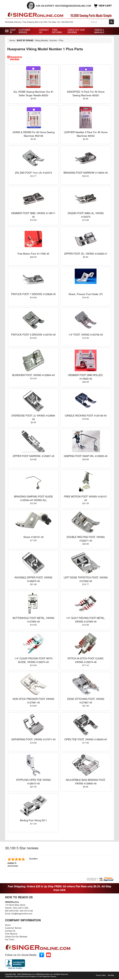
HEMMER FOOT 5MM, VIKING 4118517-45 (33, 214)
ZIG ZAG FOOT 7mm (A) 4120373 (33, 172)
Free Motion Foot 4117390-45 (33, 253)
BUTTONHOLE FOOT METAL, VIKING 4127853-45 (33, 619)
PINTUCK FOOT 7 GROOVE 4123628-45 (33, 294)
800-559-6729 (11, 910)
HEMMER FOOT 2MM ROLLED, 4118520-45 (85, 376)
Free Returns (57, 31)
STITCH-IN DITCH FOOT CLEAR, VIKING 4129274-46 (85, 660)
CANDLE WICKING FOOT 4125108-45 (86, 415)
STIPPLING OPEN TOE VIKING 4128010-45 (33, 781)
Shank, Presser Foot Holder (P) (85, 294)
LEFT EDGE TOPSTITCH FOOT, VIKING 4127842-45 (86, 579)
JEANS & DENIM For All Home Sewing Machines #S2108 (33, 133)
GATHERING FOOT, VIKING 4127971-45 (33, 739)
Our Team (9, 939)
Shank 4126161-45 (33, 537)
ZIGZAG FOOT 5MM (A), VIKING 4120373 (86, 214)
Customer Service (24, 31)
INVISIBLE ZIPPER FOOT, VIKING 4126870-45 (33, 579)
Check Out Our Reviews (76, 31)
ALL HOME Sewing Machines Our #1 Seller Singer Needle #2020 (33, 93)
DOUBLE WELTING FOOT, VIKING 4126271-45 (86, 538)
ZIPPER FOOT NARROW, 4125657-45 (33, 456)
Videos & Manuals (99, 31)
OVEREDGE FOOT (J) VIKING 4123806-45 (33, 417)
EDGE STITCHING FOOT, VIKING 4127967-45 (85, 700)
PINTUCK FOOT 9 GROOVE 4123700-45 (33, 334)
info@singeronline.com (21, 913)
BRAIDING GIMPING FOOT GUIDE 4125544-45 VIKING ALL (33, 498)
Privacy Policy (101, 975)
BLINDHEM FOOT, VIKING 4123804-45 (33, 375)
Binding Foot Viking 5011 (33, 820)
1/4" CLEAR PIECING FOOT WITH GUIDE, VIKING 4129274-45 (33, 660)
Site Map (111, 975)
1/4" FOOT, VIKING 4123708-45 (85, 334)
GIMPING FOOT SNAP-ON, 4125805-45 (85, 456)
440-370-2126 (26, 910)
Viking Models (41, 40)
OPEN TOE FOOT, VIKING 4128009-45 (85, 739)
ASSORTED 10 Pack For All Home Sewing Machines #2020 (85, 93)
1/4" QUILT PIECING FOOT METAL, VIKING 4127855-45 (85, 619)
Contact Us (44, 31)
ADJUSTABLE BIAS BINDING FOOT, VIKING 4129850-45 (86, 781)
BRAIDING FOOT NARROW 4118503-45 (86, 172)
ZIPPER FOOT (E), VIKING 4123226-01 (85, 253)
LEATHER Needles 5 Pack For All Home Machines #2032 (85, 133)
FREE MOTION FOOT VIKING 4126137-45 (86, 498)
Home (12, 40)
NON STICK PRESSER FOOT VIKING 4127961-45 (33, 700)
